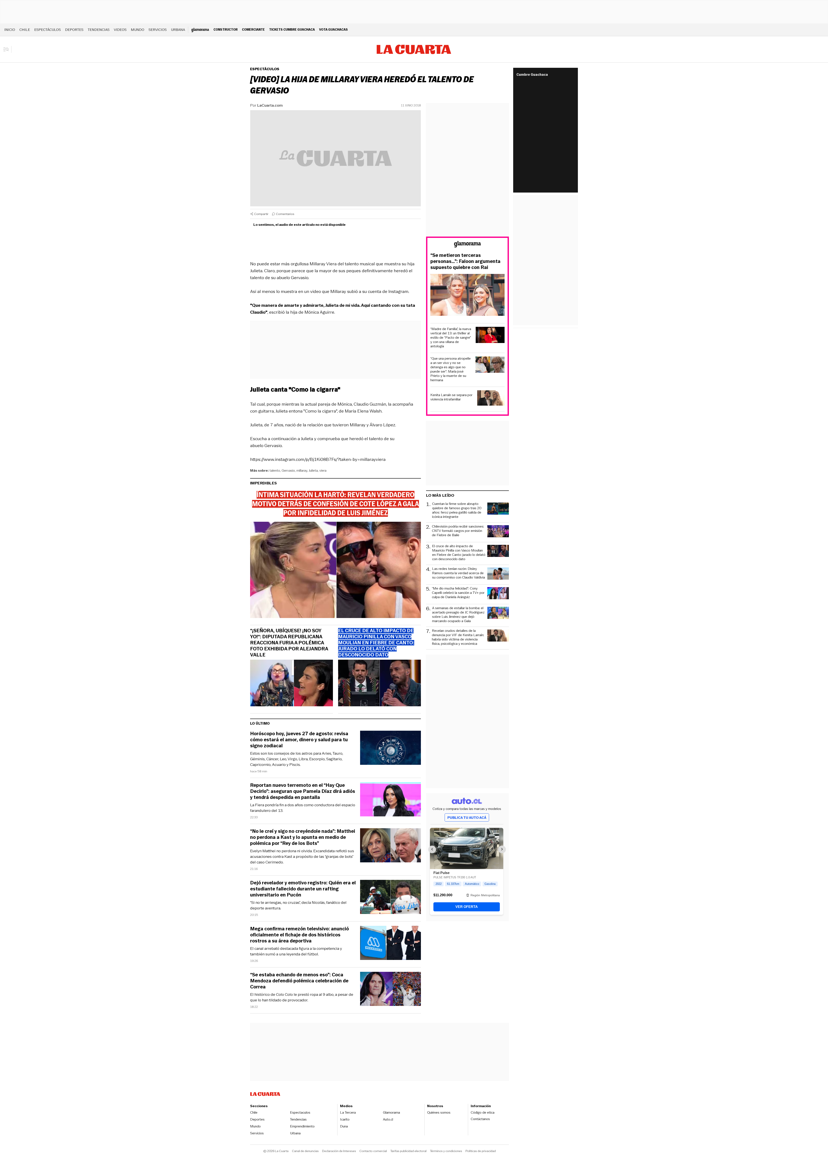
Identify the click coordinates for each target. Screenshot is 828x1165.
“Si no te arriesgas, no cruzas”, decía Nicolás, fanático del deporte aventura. (298, 905)
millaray (301, 470)
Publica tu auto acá (466, 817)
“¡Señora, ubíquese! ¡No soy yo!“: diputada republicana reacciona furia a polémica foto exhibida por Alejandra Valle (289, 643)
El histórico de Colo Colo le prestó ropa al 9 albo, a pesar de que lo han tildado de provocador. (301, 997)
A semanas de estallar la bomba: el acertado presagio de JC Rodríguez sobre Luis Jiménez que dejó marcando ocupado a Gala (458, 614)
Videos (120, 29)
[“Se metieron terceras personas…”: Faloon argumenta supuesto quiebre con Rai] (467, 295)
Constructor (225, 29)
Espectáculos (47, 29)
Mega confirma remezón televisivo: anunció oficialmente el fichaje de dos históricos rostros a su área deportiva (299, 935)
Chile (24, 29)
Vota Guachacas (333, 29)
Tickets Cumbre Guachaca (292, 29)
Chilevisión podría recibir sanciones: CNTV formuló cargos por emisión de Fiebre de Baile (458, 530)
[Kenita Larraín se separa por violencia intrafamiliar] (491, 398)
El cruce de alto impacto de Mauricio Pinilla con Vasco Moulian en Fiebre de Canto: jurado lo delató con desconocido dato (458, 552)
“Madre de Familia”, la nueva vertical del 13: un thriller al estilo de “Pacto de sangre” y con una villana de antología (450, 337)
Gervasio (288, 470)
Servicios (158, 29)
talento (275, 470)
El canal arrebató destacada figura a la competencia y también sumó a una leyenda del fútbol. (296, 951)
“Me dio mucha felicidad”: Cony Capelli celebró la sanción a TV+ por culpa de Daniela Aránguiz (458, 592)
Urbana (178, 29)
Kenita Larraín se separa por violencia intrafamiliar (451, 397)
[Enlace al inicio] (467, 245)
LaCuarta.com (270, 105)
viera (322, 470)
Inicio (9, 29)
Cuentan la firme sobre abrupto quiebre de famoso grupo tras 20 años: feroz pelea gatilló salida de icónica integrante (456, 510)
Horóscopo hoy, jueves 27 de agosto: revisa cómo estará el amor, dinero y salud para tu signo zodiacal (299, 740)
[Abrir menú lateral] (7, 49)
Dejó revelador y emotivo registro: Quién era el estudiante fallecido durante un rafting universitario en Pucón (303, 889)
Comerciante (253, 29)
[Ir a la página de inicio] (413, 49)
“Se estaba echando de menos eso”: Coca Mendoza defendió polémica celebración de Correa (299, 981)
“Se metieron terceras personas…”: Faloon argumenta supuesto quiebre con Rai (465, 261)
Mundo (137, 29)
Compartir (261, 214)
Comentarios (285, 214)
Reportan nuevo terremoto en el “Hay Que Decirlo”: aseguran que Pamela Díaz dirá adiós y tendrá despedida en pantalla (302, 791)
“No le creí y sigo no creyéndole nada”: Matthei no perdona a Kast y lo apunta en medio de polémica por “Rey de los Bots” (302, 837)
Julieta (313, 470)
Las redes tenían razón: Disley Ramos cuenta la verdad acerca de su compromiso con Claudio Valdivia (458, 573)
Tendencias (99, 29)
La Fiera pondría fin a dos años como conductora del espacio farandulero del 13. (302, 807)
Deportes (74, 29)
